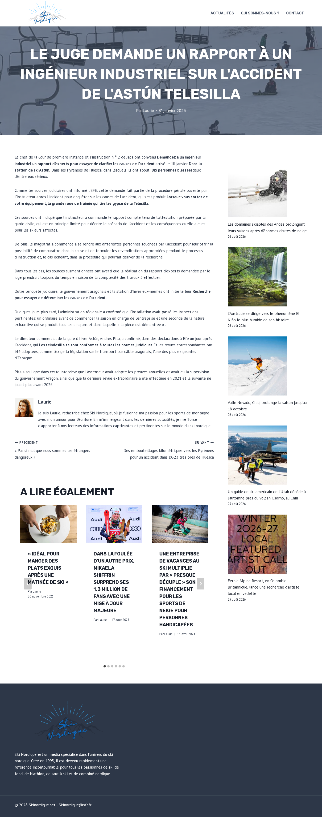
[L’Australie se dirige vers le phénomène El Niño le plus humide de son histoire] (267, 276)
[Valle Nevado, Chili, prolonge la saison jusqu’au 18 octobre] (267, 366)
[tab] (104, 666)
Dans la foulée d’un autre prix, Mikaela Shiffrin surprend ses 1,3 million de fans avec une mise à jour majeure (114, 582)
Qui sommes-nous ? (260, 13)
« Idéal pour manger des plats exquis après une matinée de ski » (48, 568)
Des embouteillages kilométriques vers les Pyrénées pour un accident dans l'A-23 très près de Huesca (169, 450)
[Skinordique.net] (46, 13)
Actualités (222, 13)
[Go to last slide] (28, 583)
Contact (295, 13)
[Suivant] (200, 583)
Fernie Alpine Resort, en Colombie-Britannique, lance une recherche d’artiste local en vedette (263, 587)
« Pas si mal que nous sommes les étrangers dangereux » (52, 450)
